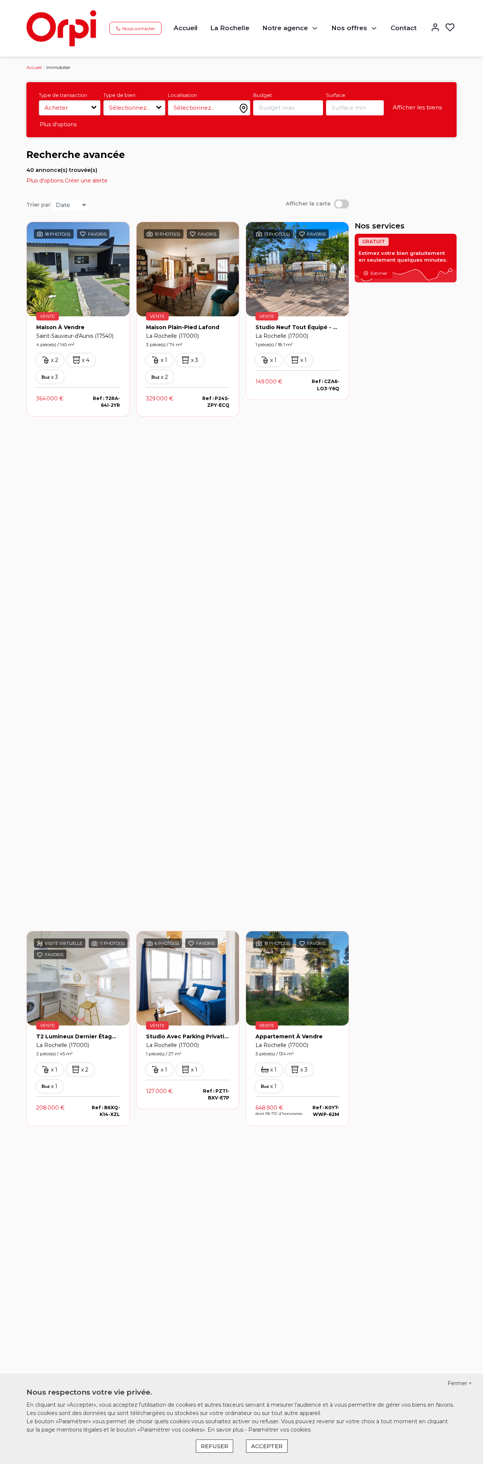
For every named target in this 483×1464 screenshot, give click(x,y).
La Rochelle (229, 28)
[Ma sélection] (450, 28)
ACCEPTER (267, 1446)
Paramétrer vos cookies (279, 1429)
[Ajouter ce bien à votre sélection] (83, 235)
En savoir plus (226, 1429)
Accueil (186, 28)
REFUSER (214, 1446)
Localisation (182, 95)
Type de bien (119, 95)
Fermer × (460, 1383)
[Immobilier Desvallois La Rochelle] (61, 28)
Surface (335, 95)
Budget (262, 95)
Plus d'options (58, 124)
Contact (404, 28)
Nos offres (349, 28)
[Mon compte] (435, 28)
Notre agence (285, 28)
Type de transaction (63, 95)
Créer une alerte (86, 180)
